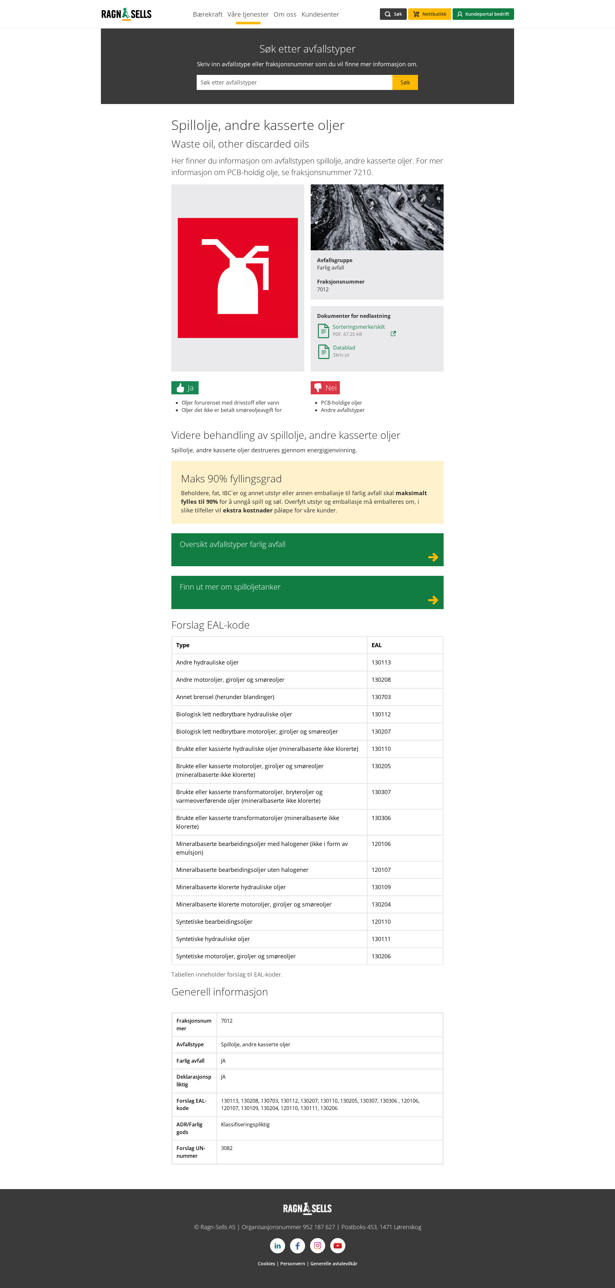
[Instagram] (317, 1245)
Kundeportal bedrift (487, 14)
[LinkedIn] (277, 1245)
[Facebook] (297, 1245)
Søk (405, 82)
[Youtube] (338, 1245)
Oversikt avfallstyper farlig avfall (232, 544)
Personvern (292, 1263)
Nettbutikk (434, 14)
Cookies (266, 1263)
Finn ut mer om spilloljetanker (230, 586)
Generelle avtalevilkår (333, 1263)
